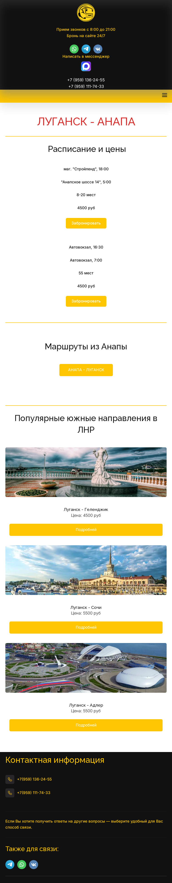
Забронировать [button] (86, 223)
